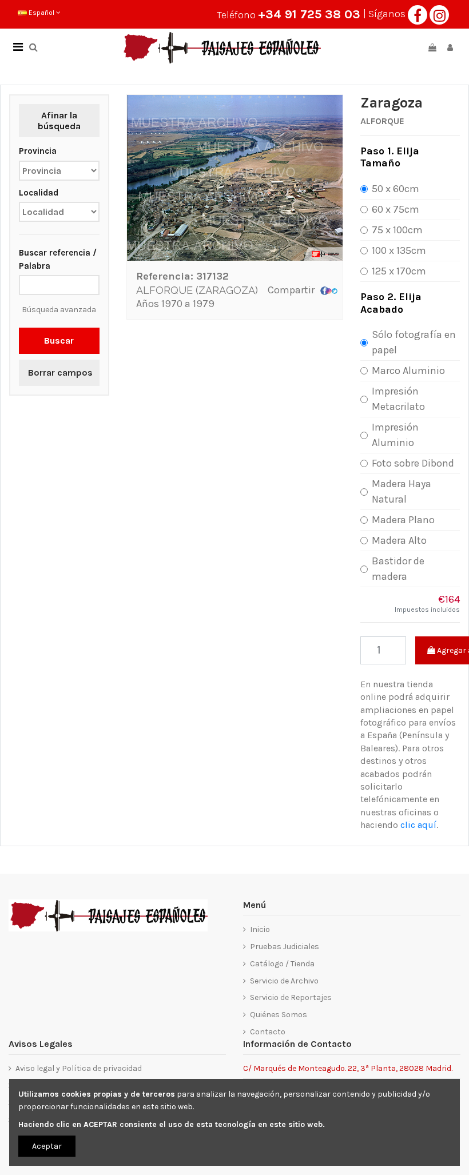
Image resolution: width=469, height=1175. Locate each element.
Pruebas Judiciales (284, 946)
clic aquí (418, 824)
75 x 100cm (397, 230)
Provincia (38, 151)
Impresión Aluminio (395, 435)
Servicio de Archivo (284, 981)
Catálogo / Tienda (282, 964)
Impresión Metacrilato (398, 399)
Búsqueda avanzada (59, 309)
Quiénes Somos (278, 1014)
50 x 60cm (395, 188)
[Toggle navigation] (18, 47)
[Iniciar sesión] (450, 48)
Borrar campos (60, 372)
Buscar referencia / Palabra (58, 259)
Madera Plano (403, 519)
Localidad (38, 193)
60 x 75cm (395, 209)
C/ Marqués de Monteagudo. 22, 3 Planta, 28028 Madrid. (347, 1067)
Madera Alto (399, 540)
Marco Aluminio (408, 370)
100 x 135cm (399, 250)
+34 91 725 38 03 (309, 14)
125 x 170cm (399, 271)
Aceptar (47, 1146)
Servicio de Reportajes (291, 997)
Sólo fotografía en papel (414, 342)
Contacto (267, 1032)
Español (41, 13)
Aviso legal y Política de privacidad (78, 1068)
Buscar (59, 340)
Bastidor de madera (398, 569)
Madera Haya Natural (401, 491)
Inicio (260, 929)
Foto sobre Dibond (413, 463)
